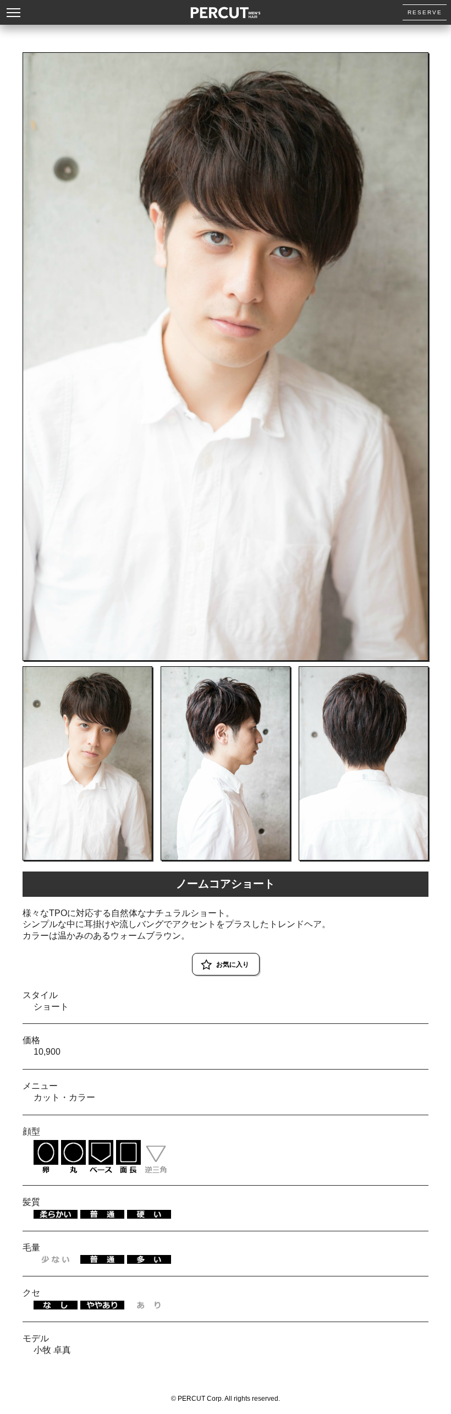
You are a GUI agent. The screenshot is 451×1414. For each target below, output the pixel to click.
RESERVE (425, 12)
